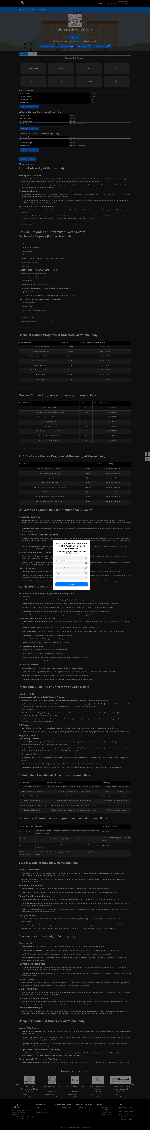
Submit (71, 584)
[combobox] (57, 568)
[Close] (88, 541)
